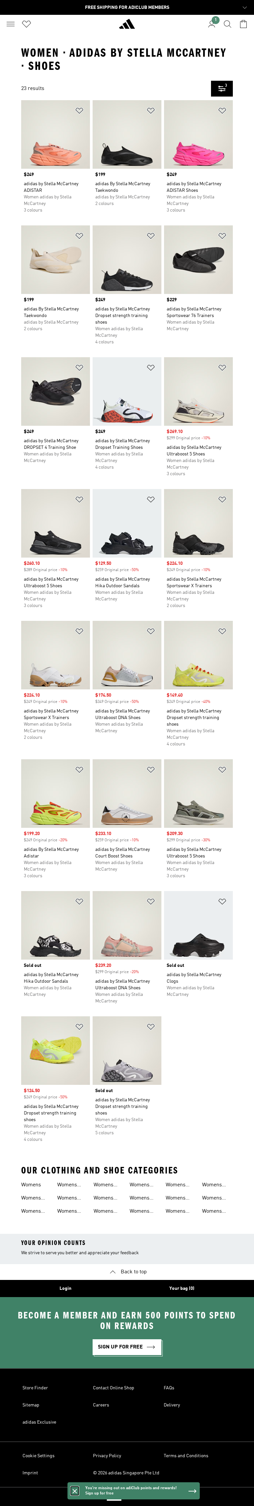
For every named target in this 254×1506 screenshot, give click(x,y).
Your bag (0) (181, 1288)
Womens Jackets (67, 1212)
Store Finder (35, 1388)
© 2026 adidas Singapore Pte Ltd (126, 1473)
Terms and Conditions (186, 1456)
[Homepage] (127, 27)
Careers (101, 1405)
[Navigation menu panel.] (11, 24)
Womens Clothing (31, 1212)
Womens (31, 1185)
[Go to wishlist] (26, 24)
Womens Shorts (139, 1199)
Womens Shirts (103, 1212)
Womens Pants (103, 1185)
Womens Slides (176, 1185)
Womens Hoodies (67, 1199)
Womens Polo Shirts (106, 1199)
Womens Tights (212, 1199)
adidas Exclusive (39, 1422)
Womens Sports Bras (179, 1199)
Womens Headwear (69, 1185)
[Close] (75, 1491)
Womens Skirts (139, 1212)
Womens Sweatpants (179, 1212)
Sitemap (30, 1405)
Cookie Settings (38, 1456)
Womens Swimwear (214, 1185)
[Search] (227, 24)
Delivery (172, 1405)
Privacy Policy (107, 1456)
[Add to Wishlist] (79, 111)
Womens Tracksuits (214, 1212)
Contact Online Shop (113, 1388)
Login (65, 1288)
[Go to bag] (243, 24)
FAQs (169, 1388)
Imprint (30, 1473)
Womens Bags (31, 1199)
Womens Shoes (139, 1185)
